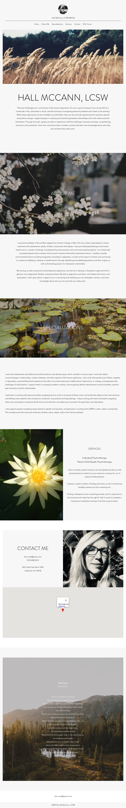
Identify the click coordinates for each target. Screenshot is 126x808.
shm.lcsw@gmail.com (33, 557)
